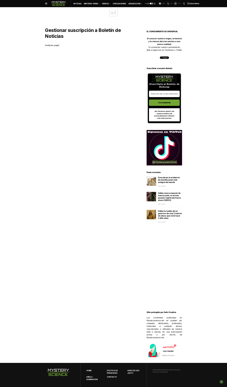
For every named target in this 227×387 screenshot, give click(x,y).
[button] (46, 3)
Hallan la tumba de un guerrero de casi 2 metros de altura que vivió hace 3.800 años (170, 214)
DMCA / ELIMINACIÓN (92, 378)
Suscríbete (194, 3)
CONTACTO (112, 377)
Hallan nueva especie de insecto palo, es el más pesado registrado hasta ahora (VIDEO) (169, 196)
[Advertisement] (164, 269)
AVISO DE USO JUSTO (133, 372)
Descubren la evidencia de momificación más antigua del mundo (169, 179)
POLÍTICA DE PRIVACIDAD (112, 372)
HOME (89, 371)
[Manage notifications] (221, 382)
